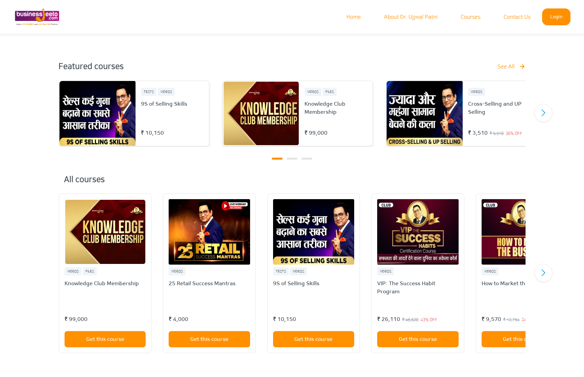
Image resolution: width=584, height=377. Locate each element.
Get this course (105, 339)
